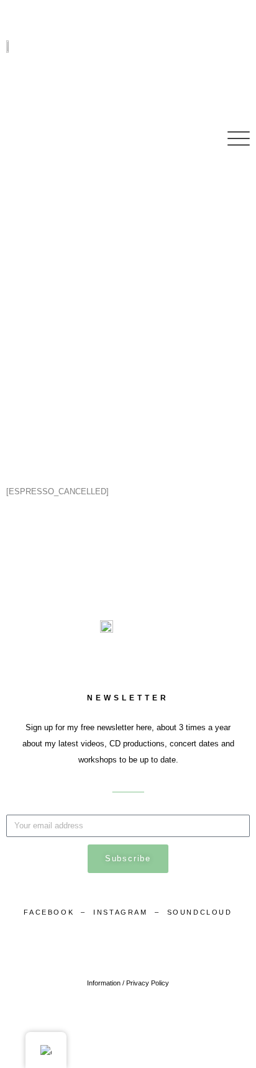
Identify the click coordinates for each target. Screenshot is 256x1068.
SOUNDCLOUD (199, 912)
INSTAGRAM (122, 912)
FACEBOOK (49, 912)
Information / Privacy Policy (128, 983)
